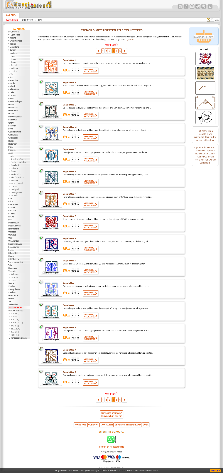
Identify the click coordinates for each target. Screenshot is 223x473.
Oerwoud (12, 234)
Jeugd (10, 153)
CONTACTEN (107, 424)
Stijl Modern (13, 259)
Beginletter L (69, 104)
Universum (12, 268)
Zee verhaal (15, 195)
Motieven (14, 68)
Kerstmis (14, 277)
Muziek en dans (14, 225)
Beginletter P (69, 193)
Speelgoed (14, 189)
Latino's (11, 213)
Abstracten (13, 80)
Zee (11, 74)
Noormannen (13, 228)
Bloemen (11, 95)
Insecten (11, 150)
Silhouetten (13, 253)
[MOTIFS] (14, 325)
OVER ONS (93, 424)
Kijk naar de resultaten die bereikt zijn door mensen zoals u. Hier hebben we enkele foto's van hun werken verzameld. (205, 155)
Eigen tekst (130, 39)
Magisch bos (15, 174)
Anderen (13, 53)
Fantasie (12, 125)
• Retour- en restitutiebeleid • (111, 446)
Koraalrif (12, 210)
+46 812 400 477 (116, 431)
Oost (10, 237)
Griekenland (13, 137)
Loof (10, 219)
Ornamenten (13, 240)
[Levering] (198, 8)
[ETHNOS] (14, 319)
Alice (12, 156)
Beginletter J (69, 327)
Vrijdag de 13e (14, 289)
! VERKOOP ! (13, 31)
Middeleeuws (13, 222)
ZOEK (145, 424)
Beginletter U (69, 60)
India (10, 146)
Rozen (11, 250)
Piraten (13, 186)
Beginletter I (69, 305)
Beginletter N (69, 171)
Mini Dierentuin (17, 177)
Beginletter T (69, 260)
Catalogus (12, 19)
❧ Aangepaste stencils (17, 337)
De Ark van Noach (17, 159)
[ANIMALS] (15, 316)
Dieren (11, 104)
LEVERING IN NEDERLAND (128, 424)
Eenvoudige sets (15, 116)
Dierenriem (12, 107)
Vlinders (11, 286)
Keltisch (11, 201)
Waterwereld (13, 295)
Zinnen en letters (15, 307)
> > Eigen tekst (14, 34)
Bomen (11, 98)
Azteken (11, 92)
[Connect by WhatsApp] (111, 442)
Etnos (12, 56)
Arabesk (11, 86)
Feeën (10, 128)
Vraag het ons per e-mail (111, 451)
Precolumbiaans (15, 243)
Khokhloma (13, 204)
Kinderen (14, 62)
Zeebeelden (13, 304)
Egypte (11, 122)
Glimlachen (13, 134)
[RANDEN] (15, 331)
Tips (40, 19)
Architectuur (13, 89)
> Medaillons (13, 46)
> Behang (12, 37)
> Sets (10, 77)
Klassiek (13, 65)
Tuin (10, 265)
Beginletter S (69, 82)
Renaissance (13, 247)
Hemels (11, 140)
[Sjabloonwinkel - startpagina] (29, 8)
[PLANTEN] (15, 328)
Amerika (11, 83)
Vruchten (12, 292)
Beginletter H (69, 282)
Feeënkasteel (15, 165)
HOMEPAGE (80, 424)
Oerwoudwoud (16, 183)
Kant (10, 198)
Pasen (12, 280)
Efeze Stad (12, 119)
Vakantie (12, 271)
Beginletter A (69, 372)
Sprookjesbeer (16, 192)
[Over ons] (186, 8)
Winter (11, 298)
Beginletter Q (69, 216)
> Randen (12, 49)
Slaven (11, 256)
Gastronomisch (14, 131)
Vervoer (11, 283)
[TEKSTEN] (15, 334)
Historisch (12, 143)
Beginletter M (70, 126)
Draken (11, 113)
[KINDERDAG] (16, 322)
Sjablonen (11, 15)
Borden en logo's (15, 101)
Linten (11, 216)
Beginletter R (69, 238)
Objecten (12, 231)
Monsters (27, 19)
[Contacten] (192, 8)
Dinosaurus (13, 110)
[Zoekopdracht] (204, 8)
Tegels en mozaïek (15, 262)
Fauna (13, 59)
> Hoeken (12, 43)
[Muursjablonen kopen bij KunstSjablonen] (180, 8)
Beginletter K (69, 349)
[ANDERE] (14, 313)
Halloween (14, 274)
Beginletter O (69, 149)
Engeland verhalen (18, 162)
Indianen (14, 168)
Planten (13, 71)
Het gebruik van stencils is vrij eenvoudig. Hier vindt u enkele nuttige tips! (205, 135)
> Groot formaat (15, 40)
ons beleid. (153, 470)
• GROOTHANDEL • (16, 310)
